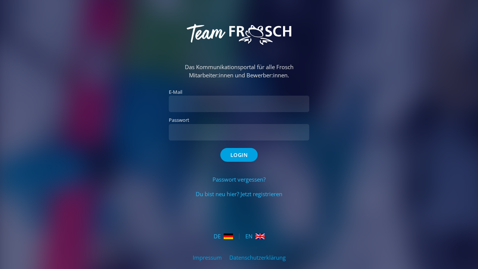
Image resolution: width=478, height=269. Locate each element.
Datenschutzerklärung (257, 257)
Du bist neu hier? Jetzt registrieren (239, 194)
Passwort (179, 120)
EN (248, 236)
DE (217, 236)
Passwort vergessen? (239, 179)
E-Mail (175, 92)
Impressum (208, 257)
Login (239, 154)
